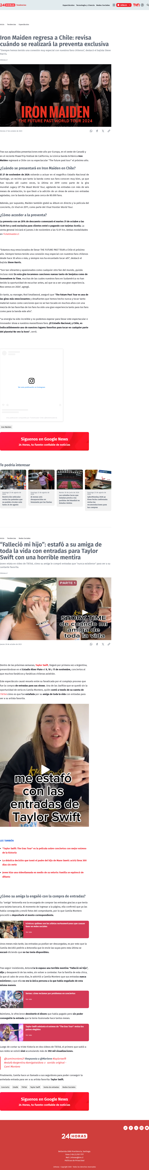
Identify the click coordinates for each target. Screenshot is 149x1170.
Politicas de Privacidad (74, 1160)
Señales (123, 5)
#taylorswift (59, 1058)
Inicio (2, 24)
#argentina (19, 1062)
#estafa (8, 1062)
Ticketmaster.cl (11, 234)
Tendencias (11, 24)
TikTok (24, 1087)
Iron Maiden (6, 427)
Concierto (5, 1087)
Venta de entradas (51, 1087)
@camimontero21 (14, 1058)
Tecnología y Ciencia (85, 5)
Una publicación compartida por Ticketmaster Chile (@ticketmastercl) (31, 418)
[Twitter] (103, 131)
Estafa (15, 1087)
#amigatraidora (34, 1062)
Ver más (29, 932)
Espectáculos (68, 5)
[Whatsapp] (91, 131)
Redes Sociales (103, 5)
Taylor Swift (35, 1087)
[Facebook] (97, 131)
